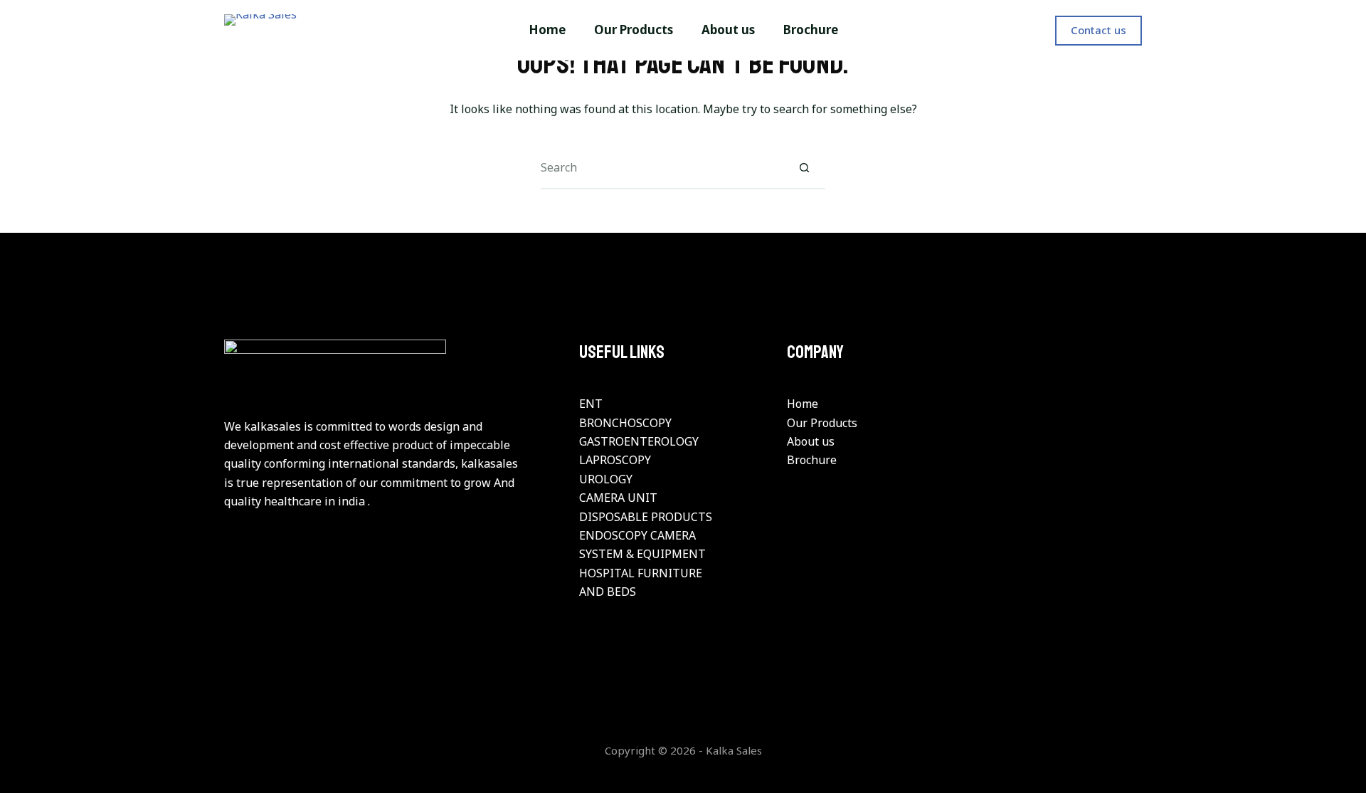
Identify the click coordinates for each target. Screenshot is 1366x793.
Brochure (812, 460)
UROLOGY (605, 479)
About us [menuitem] (728, 29)
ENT (591, 403)
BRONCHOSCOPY (625, 423)
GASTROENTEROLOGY (639, 441)
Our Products (822, 423)
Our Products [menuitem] (633, 29)
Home (802, 403)
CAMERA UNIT (618, 497)
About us (811, 441)
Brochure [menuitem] (810, 29)
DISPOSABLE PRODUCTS (645, 517)
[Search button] (804, 168)
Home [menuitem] (547, 29)
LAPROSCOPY (615, 460)
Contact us (1098, 30)
